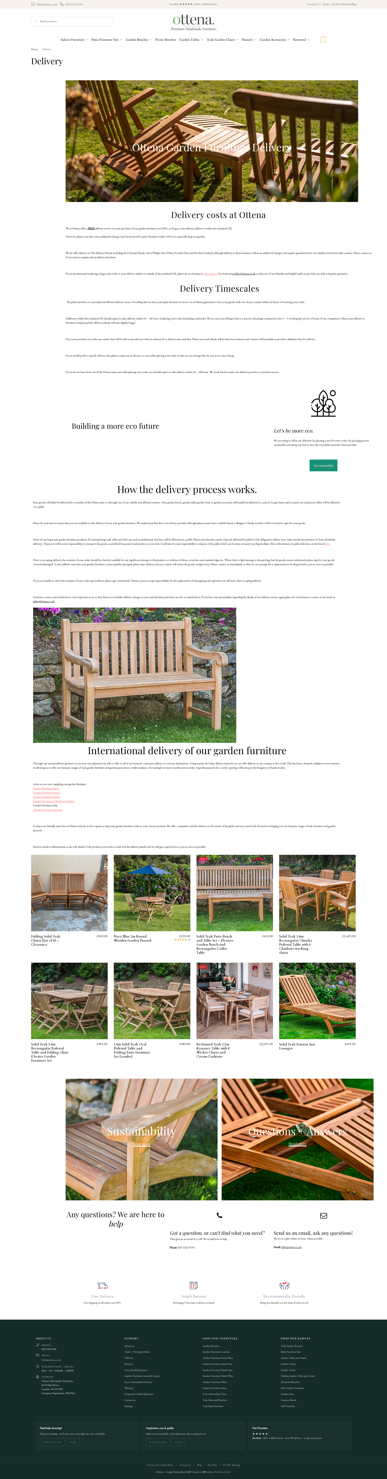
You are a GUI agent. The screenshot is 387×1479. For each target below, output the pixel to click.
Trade (326, 4)
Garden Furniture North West (218, 1376)
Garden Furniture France (46, 792)
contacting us (210, 273)
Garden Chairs (288, 1364)
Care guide (158, 1442)
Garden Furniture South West (218, 1358)
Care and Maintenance (136, 1370)
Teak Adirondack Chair (215, 1394)
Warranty (129, 1388)
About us (129, 1346)
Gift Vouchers (288, 1406)
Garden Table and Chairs (293, 1358)
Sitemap (129, 1406)
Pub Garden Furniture (292, 1388)
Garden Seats (287, 1394)
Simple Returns (193, 1296)
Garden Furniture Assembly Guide (142, 1376)
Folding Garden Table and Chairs (298, 1376)
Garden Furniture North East (217, 1370)
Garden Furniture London (216, 1351)
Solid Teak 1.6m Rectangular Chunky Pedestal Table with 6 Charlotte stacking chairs (295, 944)
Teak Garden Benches (292, 1346)
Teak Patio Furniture (213, 1406)
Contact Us (313, 4)
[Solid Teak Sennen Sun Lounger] (317, 1001)
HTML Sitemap (231, 1465)
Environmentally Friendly (284, 1296)
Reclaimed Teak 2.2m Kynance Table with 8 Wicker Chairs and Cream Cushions (213, 1050)
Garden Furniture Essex (215, 1388)
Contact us (130, 1400)
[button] (318, 40)
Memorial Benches (290, 1382)
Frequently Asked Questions (139, 1394)
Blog (179, 1442)
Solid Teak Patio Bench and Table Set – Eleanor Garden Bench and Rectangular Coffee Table (214, 944)
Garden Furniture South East (217, 1364)
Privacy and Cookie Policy (160, 1465)
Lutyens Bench (288, 1400)
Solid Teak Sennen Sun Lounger (297, 1046)
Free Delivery (102, 1296)
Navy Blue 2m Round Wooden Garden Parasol (132, 938)
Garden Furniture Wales (215, 1382)
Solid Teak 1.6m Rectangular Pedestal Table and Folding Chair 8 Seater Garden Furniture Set (49, 1052)
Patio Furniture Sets (291, 1351)
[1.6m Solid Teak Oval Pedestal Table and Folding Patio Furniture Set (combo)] (152, 1001)
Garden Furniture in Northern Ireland (53, 801)
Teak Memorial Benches (215, 1400)
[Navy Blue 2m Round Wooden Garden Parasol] (152, 893)
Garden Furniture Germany (48, 809)
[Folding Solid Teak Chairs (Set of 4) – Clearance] (69, 893)
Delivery (129, 1358)
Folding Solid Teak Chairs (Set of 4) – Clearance (45, 940)
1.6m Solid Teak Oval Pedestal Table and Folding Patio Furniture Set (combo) (132, 1050)
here (327, 544)
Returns (129, 1364)
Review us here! (223, 1472)
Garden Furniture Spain (46, 788)
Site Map (212, 1465)
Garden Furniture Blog (344, 4)
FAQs (72, 1442)
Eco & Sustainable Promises (138, 1382)
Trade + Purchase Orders (137, 1351)
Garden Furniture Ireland (46, 797)
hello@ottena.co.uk (47, 4)
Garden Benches (211, 1346)
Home (34, 49)
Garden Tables (288, 1370)
